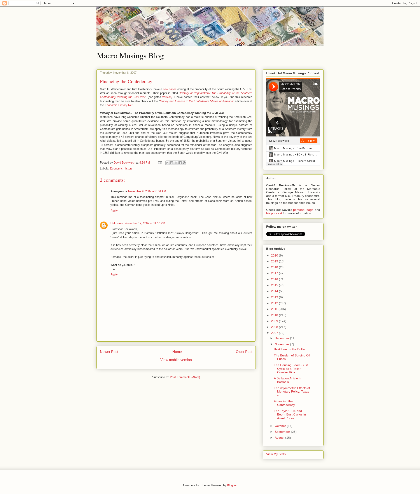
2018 (275, 267)
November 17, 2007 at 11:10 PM (144, 223)
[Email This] (167, 163)
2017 (275, 273)
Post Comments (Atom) (185, 377)
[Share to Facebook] (180, 163)
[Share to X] (176, 163)
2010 (275, 315)
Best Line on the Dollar (289, 349)
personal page (303, 209)
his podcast (274, 213)
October (281, 426)
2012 (275, 303)
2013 (275, 297)
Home (177, 352)
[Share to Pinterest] (184, 163)
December (282, 338)
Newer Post (109, 352)
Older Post (244, 352)
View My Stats (276, 454)
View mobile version (176, 360)
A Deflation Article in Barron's (287, 380)
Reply (114, 210)
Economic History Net (119, 105)
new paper (169, 89)
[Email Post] (159, 162)
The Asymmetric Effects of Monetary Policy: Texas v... (292, 391)
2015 (275, 285)
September (283, 431)
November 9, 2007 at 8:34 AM (147, 191)
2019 (275, 261)
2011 (274, 309)
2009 (275, 321)
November (282, 344)
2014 (275, 291)
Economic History (121, 168)
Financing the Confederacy (284, 403)
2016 (275, 279)
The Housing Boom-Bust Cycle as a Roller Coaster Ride (291, 368)
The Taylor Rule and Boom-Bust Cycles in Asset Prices (290, 414)
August (280, 437)
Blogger (231, 485)
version (167, 97)
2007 (275, 333)
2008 (275, 327)
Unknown (116, 223)
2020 (275, 255)
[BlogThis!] (172, 163)
